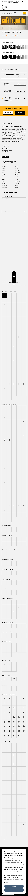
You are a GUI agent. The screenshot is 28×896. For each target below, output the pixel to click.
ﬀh (19, 717)
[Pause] (14, 28)
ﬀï (14, 726)
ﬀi (23, 717)
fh (9, 698)
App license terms (8, 100)
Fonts (8, 13)
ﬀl (14, 722)
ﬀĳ (19, 731)
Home (3, 13)
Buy (24, 13)
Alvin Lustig (5, 148)
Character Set (15, 35)
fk (23, 698)
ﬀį (14, 731)
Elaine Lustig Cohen (7, 150)
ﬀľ (9, 736)
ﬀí (4, 726)
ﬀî (9, 726)
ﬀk (9, 722)
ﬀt (19, 722)
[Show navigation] (25, 7)
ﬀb (14, 717)
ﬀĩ (4, 731)
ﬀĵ (23, 731)
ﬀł (19, 736)
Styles (3, 35)
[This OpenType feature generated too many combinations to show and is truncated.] (4, 838)
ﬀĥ (24, 726)
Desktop (6, 83)
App (7, 98)
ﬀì (23, 722)
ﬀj (4, 722)
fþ (9, 708)
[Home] (4, 7)
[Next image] (16, 28)
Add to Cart (8, 112)
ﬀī (9, 731)
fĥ (13, 708)
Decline (14, 890)
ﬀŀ (14, 736)
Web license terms (8, 93)
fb (4, 698)
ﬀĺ (4, 736)
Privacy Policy (15, 872)
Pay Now (20, 112)
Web (7, 91)
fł (9, 717)
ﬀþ (19, 726)
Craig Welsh (5, 151)
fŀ (4, 717)
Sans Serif (5, 156)
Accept (14, 886)
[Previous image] (11, 28)
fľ (23, 712)
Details (8, 35)
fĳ (9, 712)
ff (4, 689)
